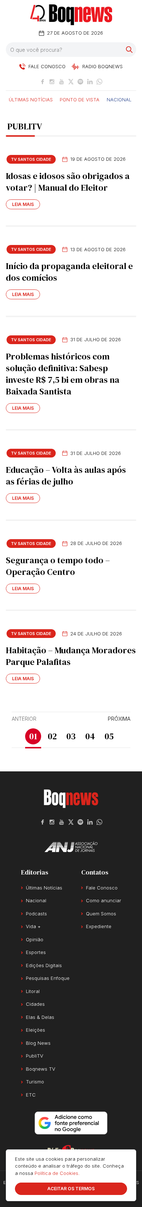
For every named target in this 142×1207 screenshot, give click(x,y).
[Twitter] (71, 82)
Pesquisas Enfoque (48, 978)
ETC (31, 1095)
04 (90, 736)
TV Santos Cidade (31, 159)
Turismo (35, 1082)
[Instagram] (52, 82)
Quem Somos (101, 913)
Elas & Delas (40, 1017)
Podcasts (36, 913)
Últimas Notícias (31, 99)
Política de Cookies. (57, 1173)
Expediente (98, 926)
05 (109, 736)
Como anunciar (103, 900)
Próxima (119, 719)
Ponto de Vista (79, 99)
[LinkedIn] (90, 82)
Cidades (35, 1004)
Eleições (35, 1030)
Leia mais (23, 204)
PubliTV (34, 1056)
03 (71, 736)
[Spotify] (80, 82)
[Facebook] (43, 82)
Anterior (24, 719)
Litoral (33, 991)
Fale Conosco (102, 888)
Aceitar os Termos (71, 1188)
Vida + (33, 926)
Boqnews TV (40, 1069)
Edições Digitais (44, 965)
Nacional (119, 99)
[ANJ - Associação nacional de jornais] (71, 847)
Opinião (34, 939)
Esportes (36, 952)
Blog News (38, 1043)
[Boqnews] (71, 14)
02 (52, 736)
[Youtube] (62, 82)
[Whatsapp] (99, 82)
